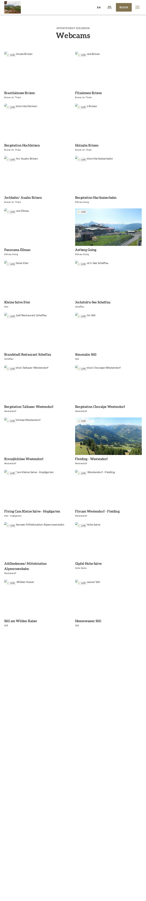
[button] (137, 7)
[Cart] (109, 7)
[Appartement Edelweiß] (12, 7)
